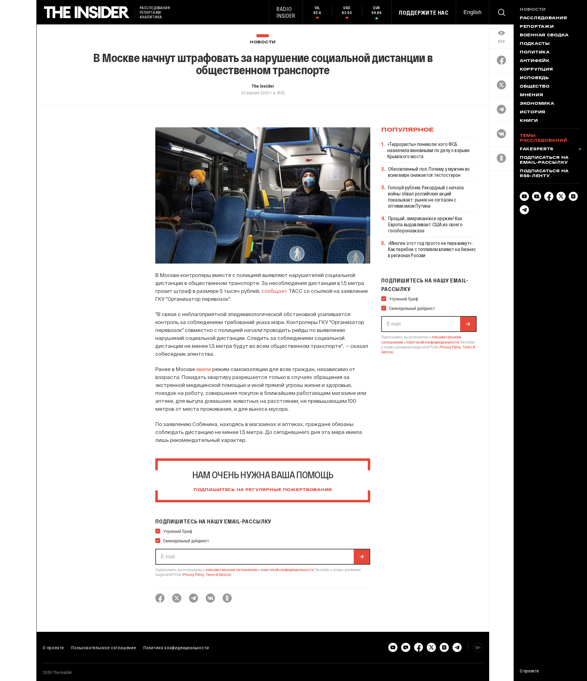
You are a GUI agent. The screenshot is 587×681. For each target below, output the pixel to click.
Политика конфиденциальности (176, 647)
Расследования (543, 18)
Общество (535, 87)
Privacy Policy (193, 574)
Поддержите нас (424, 12)
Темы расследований (543, 138)
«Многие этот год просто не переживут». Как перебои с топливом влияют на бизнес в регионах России (432, 249)
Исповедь (534, 78)
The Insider (262, 86)
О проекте (53, 647)
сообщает (274, 291)
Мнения (531, 95)
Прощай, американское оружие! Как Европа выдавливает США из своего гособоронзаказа (425, 224)
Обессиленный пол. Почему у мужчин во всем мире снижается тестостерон (429, 172)
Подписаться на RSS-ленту (544, 173)
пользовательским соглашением (231, 569)
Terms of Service (218, 574)
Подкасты (535, 44)
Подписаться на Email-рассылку (544, 160)
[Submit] (362, 556)
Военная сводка (544, 35)
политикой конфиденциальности (287, 569)
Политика (535, 52)
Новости (263, 42)
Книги (529, 121)
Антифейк (535, 61)
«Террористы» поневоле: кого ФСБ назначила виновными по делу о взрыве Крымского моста (428, 150)
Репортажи (537, 27)
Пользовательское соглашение (103, 647)
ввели (203, 369)
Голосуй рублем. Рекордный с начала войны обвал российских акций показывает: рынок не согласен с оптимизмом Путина (426, 196)
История (532, 112)
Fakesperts (536, 149)
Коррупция (536, 69)
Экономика (537, 104)
